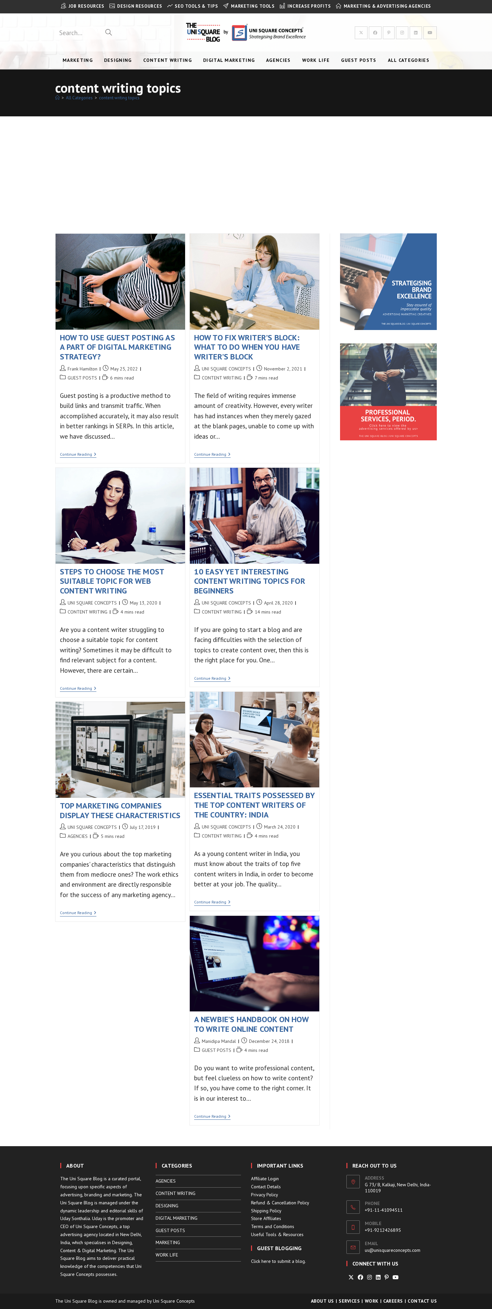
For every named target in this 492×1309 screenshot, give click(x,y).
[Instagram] (369, 1277)
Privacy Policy (264, 1195)
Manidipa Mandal (219, 1041)
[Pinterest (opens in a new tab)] (389, 32)
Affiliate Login (265, 1179)
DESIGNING (167, 1206)
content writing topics (119, 98)
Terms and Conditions (272, 1226)
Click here (261, 1261)
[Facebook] (360, 1277)
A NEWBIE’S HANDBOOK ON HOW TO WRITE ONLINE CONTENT (251, 1024)
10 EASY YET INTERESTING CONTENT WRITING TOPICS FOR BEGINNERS (249, 581)
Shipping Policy (266, 1211)
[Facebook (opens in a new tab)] (375, 32)
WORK (372, 1301)
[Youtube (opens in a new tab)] (430, 32)
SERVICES (349, 1301)
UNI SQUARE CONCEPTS (226, 369)
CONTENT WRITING (222, 378)
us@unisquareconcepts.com (392, 1250)
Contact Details (266, 1187)
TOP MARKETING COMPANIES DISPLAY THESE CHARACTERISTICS (120, 810)
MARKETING (168, 1242)
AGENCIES (78, 836)
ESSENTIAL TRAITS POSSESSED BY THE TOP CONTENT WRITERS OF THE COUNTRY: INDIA (254, 805)
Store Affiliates (266, 1218)
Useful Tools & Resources (277, 1234)
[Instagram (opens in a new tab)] (402, 32)
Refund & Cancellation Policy (280, 1203)
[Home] (57, 98)
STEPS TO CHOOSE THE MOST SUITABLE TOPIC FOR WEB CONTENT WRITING (112, 581)
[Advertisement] (246, 166)
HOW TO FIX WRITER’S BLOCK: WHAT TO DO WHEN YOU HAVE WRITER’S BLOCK (247, 347)
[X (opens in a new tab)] (361, 32)
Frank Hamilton (82, 369)
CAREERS (393, 1301)
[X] (351, 1277)
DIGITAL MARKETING (176, 1218)
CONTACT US (422, 1301)
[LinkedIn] (378, 1277)
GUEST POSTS (82, 378)
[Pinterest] (387, 1277)
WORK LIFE (167, 1255)
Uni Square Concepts (174, 1301)
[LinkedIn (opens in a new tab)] (416, 32)
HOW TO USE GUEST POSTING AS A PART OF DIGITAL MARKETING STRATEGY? (117, 347)
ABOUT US (322, 1301)
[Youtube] (396, 1277)
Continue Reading (78, 455)
